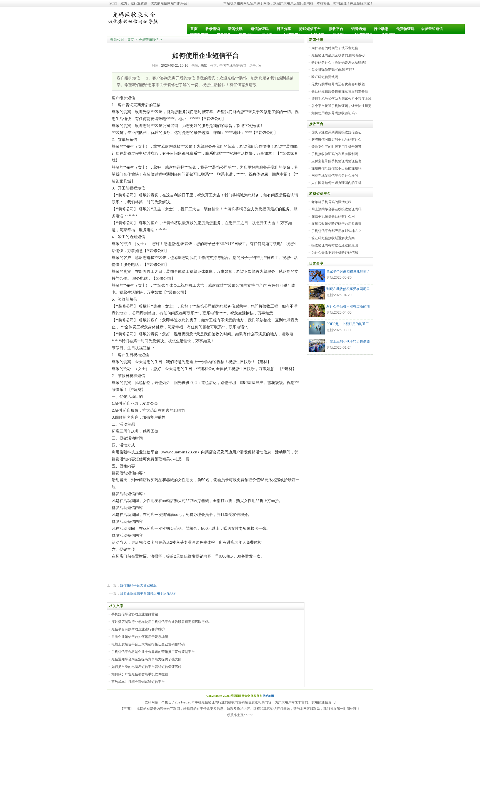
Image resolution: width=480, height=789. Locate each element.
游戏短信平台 (320, 194)
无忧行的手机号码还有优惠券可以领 (338, 84)
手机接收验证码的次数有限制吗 (334, 154)
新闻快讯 (316, 40)
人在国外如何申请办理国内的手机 (336, 183)
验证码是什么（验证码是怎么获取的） (339, 62)
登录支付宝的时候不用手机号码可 (336, 147)
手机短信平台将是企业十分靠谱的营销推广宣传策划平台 (153, 652)
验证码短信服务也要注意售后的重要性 (339, 91)
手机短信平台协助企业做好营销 (134, 614)
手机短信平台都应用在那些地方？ (336, 231)
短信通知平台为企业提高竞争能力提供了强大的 (146, 659)
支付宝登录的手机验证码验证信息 (336, 161)
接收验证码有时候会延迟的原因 (334, 245)
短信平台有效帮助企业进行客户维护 (138, 629)
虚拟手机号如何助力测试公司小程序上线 (341, 99)
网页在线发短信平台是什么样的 (334, 176)
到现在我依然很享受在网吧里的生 (348, 289)
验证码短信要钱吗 (324, 77)
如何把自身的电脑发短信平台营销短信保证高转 (146, 667)
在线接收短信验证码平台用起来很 (336, 224)
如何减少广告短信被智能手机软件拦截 (139, 674)
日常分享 (316, 263)
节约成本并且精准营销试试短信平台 (138, 682)
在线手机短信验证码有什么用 (333, 216)
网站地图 (268, 695)
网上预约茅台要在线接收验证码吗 (336, 209)
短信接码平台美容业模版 (138, 585)
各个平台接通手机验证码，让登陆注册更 (341, 106)
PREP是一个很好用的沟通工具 (347, 324)
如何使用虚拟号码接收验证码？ (334, 113)
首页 (130, 40)
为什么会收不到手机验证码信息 (334, 252)
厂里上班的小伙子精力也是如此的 (348, 341)
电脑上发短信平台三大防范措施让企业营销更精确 (148, 644)
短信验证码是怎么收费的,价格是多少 (338, 55)
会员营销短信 (432, 29)
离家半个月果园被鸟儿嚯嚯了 (348, 271)
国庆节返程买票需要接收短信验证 (336, 132)
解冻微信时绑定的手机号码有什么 (336, 139)
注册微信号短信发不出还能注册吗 (336, 168)
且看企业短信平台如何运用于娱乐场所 (148, 593)
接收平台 (316, 124)
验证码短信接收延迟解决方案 (333, 238)
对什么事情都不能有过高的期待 (348, 306)
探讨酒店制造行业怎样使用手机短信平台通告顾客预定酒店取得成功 (161, 622)
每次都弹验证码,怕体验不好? (332, 70)
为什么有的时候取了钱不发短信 (334, 48)
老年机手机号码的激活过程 (331, 202)
